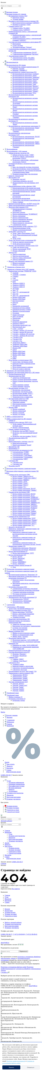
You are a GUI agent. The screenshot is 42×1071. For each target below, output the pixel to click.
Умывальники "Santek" (20, 678)
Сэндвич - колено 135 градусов (23, 330)
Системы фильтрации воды (19, 652)
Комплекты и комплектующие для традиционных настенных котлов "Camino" (24, 539)
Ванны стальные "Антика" (21, 615)
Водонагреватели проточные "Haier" (25, 75)
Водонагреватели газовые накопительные (24, 67)
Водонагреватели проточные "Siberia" (25, 82)
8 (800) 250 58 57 (6, 775)
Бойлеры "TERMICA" (20, 70)
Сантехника (11, 605)
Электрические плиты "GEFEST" (24, 59)
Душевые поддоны (19, 617)
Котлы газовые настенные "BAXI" (24, 494)
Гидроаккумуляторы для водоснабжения (26, 169)
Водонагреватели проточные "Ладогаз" (26, 88)
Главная (9, 724)
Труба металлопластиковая (21, 244)
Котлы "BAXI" (17, 556)
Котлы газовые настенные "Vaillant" (24, 511)
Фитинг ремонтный (19, 411)
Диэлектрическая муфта (18, 438)
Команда (11, 789)
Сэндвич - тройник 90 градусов (23, 335)
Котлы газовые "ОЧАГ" (20, 483)
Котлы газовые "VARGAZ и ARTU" (25, 478)
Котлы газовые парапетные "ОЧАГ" (25, 522)
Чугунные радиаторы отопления (23, 594)
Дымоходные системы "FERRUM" (22, 271)
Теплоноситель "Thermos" (21, 602)
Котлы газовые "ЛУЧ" (20, 481)
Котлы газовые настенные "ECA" (24, 495)
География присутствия (16, 786)
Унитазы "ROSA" (18, 683)
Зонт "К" (15, 294)
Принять (11, 1067)
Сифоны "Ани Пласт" (20, 661)
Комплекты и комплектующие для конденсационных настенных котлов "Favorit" (25, 534)
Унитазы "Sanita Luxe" (20, 685)
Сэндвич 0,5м (17, 339)
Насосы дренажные (19, 216)
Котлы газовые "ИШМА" (21, 480)
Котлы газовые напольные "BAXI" (24, 488)
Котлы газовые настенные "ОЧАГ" (24, 515)
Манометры (14, 447)
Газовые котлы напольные (19, 474)
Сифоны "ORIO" (18, 659)
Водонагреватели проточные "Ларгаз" (25, 89)
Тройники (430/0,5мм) (20, 344)
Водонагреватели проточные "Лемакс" (25, 91)
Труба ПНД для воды (17, 231)
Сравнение (11, 720)
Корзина (9, 717)
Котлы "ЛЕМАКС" (19, 563)
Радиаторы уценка (19, 700)
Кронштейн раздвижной (21, 306)
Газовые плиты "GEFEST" (21, 30)
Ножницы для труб (19, 179)
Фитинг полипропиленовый (22, 230)
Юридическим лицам (13, 772)
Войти (3, 712)
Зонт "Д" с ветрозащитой (21, 292)
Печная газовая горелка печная (20, 565)
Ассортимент (13, 791)
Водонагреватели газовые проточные (23, 72)
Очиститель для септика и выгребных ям (26, 200)
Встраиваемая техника (18, 16)
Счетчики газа (17, 464)
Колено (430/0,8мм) (19, 299)
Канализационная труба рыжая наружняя (26, 188)
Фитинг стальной (18, 412)
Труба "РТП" (17, 238)
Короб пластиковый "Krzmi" (22, 445)
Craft (14, 278)
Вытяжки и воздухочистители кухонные (23, 21)
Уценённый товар (13, 693)
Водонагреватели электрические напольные (24, 126)
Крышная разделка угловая (21, 309)
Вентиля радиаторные (20, 400)
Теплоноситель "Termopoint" (22, 601)
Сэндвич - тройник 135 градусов (23, 334)
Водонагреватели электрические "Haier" (26, 128)
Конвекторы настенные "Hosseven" (24, 549)
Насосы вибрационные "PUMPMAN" (25, 214)
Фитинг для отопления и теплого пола (23, 245)
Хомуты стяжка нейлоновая (22, 258)
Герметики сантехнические (19, 619)
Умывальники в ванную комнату (21, 673)
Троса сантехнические (20, 629)
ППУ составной (18, 316)
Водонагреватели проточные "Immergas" (26, 77)
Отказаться (30, 1067)
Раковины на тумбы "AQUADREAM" (25, 645)
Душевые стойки (18, 664)
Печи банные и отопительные (20, 360)
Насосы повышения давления (22, 219)
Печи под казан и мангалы (21, 369)
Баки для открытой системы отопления (26, 167)
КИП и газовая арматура (15, 416)
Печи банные (17, 365)
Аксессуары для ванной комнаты (21, 608)
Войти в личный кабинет (13, 922)
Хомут (15, 349)
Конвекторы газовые (17, 546)
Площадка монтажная (20, 322)
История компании (15, 788)
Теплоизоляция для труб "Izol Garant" (22, 671)
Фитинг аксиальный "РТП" (22, 249)
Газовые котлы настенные (19, 492)
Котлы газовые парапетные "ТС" (24, 525)
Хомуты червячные (19, 259)
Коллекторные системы (18, 388)
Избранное (10, 722)
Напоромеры (14, 448)
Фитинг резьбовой (19, 409)
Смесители (14, 662)
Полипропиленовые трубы (21, 228)
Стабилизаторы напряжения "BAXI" (25, 52)
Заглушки (16, 288)
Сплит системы (18, 45)
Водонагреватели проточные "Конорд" (26, 86)
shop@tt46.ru (5, 942)
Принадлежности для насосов (22, 223)
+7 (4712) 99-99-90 (19, 934)
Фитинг (13, 407)
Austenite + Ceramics (19, 274)
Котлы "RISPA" (18, 560)
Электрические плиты (17, 56)
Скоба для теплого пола (20, 247)
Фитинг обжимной (19, 251)
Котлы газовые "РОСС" (20, 485)
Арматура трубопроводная (21, 378)
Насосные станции (19, 212)
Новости (10, 766)
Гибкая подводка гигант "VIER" (23, 155)
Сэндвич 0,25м (17, 337)
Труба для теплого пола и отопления (22, 240)
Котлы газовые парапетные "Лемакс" (25, 520)
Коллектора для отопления (21, 390)
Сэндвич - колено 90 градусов (23, 332)
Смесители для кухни (20, 669)
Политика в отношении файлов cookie (13, 967)
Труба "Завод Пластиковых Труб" (24, 233)
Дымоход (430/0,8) (19, 285)
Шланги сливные (18, 265)
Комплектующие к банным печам (24, 363)
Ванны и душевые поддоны (20, 610)
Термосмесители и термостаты (23, 397)
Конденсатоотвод (18, 301)
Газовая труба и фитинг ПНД (20, 422)
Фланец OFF (17, 348)
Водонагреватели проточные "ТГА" (24, 93)
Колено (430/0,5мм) (19, 297)
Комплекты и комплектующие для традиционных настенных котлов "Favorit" (27, 543)
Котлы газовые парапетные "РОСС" (25, 523)
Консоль (15, 302)
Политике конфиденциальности (16, 1061)
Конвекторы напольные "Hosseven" (24, 548)
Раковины (13, 643)
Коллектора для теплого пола (22, 392)
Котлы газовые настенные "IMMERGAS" (26, 502)
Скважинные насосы (19, 224)
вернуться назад (6, 889)
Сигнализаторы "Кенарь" (21, 454)
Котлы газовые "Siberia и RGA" (23, 476)
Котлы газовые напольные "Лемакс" (25, 490)
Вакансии (10, 795)
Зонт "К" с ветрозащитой (21, 295)
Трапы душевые (18, 202)
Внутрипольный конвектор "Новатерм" (23, 574)
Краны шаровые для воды (21, 386)
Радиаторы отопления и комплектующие (20, 569)
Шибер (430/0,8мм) (19, 353)
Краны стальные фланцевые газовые (25, 379)
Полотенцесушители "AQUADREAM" (26, 640)
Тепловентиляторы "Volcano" (22, 47)
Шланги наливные (19, 263)
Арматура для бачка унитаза (22, 624)
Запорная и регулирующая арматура (19, 370)
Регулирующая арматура (19, 398)
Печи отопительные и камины (23, 367)
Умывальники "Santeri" (20, 680)
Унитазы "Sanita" (18, 687)
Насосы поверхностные (20, 217)
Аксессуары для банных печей (23, 362)
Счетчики (13, 461)
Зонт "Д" (15, 290)
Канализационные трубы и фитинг (22, 186)
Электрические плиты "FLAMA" (24, 58)
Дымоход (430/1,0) (19, 287)
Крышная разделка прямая (21, 308)
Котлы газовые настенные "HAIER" (25, 501)
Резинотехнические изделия (19, 650)
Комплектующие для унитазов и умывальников (19, 621)
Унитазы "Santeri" (18, 690)
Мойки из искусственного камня (23, 633)
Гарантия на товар (13, 810)
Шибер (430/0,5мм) (19, 351)
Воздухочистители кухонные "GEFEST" (26, 23)
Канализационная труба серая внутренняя (27, 190)
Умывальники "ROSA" (20, 675)
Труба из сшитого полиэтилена (23, 242)
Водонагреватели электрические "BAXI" (26, 136)
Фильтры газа (14, 466)
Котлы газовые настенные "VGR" (24, 509)
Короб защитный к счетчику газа (21, 441)
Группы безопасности (17, 374)
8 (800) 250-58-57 (6, 934)
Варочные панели (18, 17)
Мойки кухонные (16, 631)
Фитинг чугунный (19, 414)
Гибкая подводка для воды (19, 153)
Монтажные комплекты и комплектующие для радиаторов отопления (24, 577)
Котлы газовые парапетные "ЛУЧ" (24, 518)
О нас (9, 781)
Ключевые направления (17, 784)
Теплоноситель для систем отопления (23, 597)
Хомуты (13, 252)
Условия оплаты (12, 806)
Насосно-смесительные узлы (22, 395)
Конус (15, 304)
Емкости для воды (16, 176)
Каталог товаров (11, 715)
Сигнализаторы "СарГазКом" (22, 455)
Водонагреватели (12, 62)
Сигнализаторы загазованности (21, 450)
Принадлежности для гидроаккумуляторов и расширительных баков (27, 171)
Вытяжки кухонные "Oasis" (22, 24)
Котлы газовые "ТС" (19, 487)
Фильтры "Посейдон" (20, 655)
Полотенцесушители (17, 638)
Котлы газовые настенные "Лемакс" (25, 513)
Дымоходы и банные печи (16, 267)
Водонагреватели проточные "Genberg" (26, 74)
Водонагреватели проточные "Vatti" (24, 84)
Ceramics (15, 276)
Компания (10, 726)
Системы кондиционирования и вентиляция (25, 42)
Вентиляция (17, 44)
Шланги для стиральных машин (21, 261)
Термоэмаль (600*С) (19, 342)
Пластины (16, 320)
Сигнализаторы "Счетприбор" (23, 457)
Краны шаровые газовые (21, 385)
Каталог (7, 909)
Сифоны (13, 657)
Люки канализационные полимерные (23, 205)
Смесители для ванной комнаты (23, 668)
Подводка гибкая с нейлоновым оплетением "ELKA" (23, 157)
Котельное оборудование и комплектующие (21, 468)
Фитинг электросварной (21, 427)
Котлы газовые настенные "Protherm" (25, 508)
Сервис (9, 770)
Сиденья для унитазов (20, 628)
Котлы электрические (17, 555)
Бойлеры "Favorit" (19, 68)
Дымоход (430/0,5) (19, 283)
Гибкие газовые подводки (19, 429)
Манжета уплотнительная (21, 311)
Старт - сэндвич (18, 329)
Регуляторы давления (20, 405)
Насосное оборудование (18, 207)
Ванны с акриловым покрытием (23, 614)
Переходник (17, 318)
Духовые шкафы (18, 19)
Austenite (15, 273)
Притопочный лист (19, 327)
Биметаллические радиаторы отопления (26, 590)
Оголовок (16, 313)
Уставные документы (13, 799)
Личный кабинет (6, 821)
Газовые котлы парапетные (19, 516)
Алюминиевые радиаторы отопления (25, 588)
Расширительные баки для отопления (25, 174)
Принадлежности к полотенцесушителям (26, 642)
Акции (7, 843)
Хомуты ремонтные (19, 254)
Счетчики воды (18, 462)
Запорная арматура (17, 376)
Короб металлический (20, 443)
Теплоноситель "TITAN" (21, 599)
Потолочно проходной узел (22, 325)
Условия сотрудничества (15, 793)
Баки (14, 281)
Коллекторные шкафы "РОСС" (23, 393)
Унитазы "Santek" (18, 689)
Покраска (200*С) (18, 323)
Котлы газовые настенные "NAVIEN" (25, 506)
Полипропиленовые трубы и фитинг (23, 226)
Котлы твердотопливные (18, 551)
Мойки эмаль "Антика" (20, 636)
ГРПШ (12, 420)
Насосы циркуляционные (21, 221)
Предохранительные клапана (22, 404)
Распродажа (9, 910)
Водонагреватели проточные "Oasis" (25, 81)
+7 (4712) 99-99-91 (31, 934)
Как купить (10, 764)
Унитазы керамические (18, 682)
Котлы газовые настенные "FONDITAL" (26, 499)
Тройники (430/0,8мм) (20, 346)
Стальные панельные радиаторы (23, 592)
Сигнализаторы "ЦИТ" (20, 459)
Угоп (14, 567)
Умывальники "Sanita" (20, 676)
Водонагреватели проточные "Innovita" (26, 79)
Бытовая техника (12, 12)
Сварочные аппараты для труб (23, 181)
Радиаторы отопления (18, 587)
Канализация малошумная (21, 198)
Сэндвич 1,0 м (17, 341)
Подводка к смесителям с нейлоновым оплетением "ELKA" (25, 161)
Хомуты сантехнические (21, 256)
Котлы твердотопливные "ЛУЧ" (23, 553)
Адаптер (15, 280)
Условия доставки (13, 808)
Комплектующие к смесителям (23, 666)
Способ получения (13, 812)
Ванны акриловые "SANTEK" (23, 612)
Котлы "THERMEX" (19, 562)
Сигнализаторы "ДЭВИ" (21, 452)
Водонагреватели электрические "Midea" (26, 143)
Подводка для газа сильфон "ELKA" (25, 436)
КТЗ (11, 440)
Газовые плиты (15, 26)
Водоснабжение (12, 149)
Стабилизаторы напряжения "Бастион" (26, 54)
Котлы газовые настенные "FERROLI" (25, 497)
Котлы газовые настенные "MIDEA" (25, 504)
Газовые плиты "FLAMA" (21, 28)
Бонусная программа (14, 797)
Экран (15, 356)
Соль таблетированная (17, 595)
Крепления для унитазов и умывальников (26, 626)
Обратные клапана (19, 402)
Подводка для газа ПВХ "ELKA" (24, 431)
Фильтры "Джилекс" (19, 654)
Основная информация (16, 782)
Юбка (14, 358)
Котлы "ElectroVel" (19, 558)
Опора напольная (18, 315)
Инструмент (14, 177)
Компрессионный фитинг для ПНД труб (24, 203)
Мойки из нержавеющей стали (23, 635)
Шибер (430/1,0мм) (19, 355)
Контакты (10, 768)
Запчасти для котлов (17, 527)
